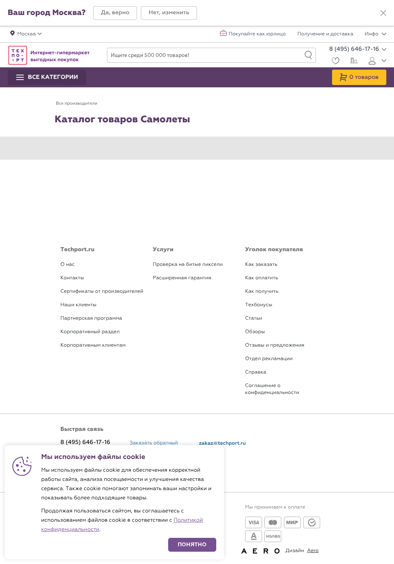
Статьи (253, 318)
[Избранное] (334, 61)
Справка (255, 372)
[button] (115, 13)
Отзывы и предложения (274, 345)
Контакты (72, 278)
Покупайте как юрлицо (257, 34)
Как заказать (261, 264)
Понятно (192, 544)
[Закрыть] (383, 13)
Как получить (261, 291)
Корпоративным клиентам (92, 345)
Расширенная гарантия (182, 278)
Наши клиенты (78, 305)
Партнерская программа (91, 318)
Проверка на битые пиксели (188, 264)
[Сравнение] (353, 61)
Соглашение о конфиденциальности (272, 389)
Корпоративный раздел (90, 332)
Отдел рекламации (269, 359)
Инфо (372, 34)
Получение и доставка (325, 34)
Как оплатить (261, 278)
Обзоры (255, 332)
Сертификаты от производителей (102, 291)
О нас (67, 264)
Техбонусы (258, 305)
